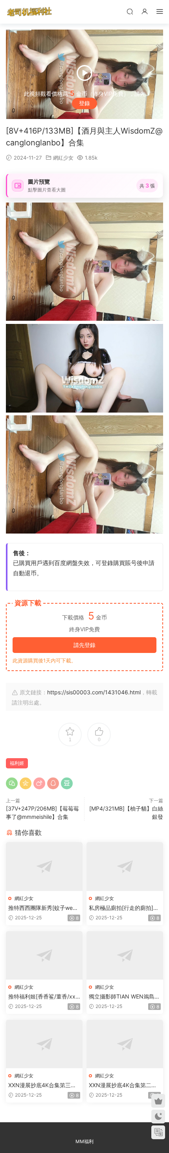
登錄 (84, 103)
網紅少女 (63, 157)
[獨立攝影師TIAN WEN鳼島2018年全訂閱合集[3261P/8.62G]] (124, 955)
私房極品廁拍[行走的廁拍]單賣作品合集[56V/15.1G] (124, 908)
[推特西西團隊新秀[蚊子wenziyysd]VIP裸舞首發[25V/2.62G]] (44, 866)
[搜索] (129, 11)
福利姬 (17, 763)
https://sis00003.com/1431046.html (94, 692)
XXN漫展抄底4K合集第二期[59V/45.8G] (123, 1085)
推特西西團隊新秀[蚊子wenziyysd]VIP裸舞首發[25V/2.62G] (44, 908)
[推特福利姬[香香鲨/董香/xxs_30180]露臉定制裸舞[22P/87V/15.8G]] (44, 955)
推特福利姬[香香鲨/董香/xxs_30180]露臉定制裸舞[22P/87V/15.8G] (43, 997)
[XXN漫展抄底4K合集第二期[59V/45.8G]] (124, 1044)
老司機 (29, 12)
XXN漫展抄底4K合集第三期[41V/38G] (42, 1085)
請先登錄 (84, 645)
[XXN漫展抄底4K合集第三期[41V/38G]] (44, 1044)
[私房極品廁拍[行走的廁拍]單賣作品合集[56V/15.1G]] (124, 866)
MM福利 (84, 1141)
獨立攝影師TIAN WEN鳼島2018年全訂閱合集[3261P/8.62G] (125, 997)
